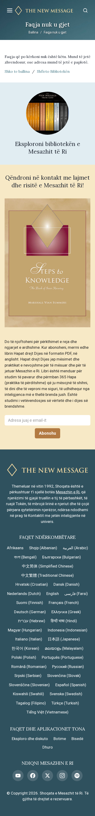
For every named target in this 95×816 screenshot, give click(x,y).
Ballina (33, 32)
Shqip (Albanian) (43, 548)
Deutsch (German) (30, 612)
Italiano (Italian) (28, 639)
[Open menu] (10, 10)
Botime (59, 738)
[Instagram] (62, 775)
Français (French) (64, 602)
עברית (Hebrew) (31, 621)
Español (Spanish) (70, 685)
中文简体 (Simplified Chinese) (47, 566)
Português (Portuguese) (62, 657)
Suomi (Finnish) (29, 602)
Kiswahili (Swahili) (28, 694)
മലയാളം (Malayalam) (64, 648)
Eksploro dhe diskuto (30, 738)
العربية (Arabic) (75, 548)
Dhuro (47, 747)
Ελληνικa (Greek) (66, 612)
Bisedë (77, 738)
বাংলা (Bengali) (25, 557)
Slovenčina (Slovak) (64, 675)
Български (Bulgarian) (61, 557)
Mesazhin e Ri (68, 492)
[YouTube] (18, 775)
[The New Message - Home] (47, 10)
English (52, 593)
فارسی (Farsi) (76, 593)
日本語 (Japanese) (64, 639)
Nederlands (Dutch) (24, 593)
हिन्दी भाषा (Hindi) (64, 621)
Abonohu (47, 433)
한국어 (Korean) (25, 648)
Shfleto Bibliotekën (53, 71)
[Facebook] (32, 775)
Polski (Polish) (24, 657)
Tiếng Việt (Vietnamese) (47, 712)
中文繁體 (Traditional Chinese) (47, 575)
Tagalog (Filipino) (31, 703)
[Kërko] (85, 10)
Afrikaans (15, 548)
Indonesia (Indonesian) (67, 630)
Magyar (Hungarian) (25, 630)
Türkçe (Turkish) (65, 703)
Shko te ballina (17, 71)
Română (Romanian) (29, 666)
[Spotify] (77, 775)
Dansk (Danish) (66, 584)
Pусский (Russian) (68, 666)
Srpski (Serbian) (28, 675)
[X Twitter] (47, 775)
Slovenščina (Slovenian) (29, 685)
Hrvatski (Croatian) (31, 584)
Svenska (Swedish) (66, 694)
